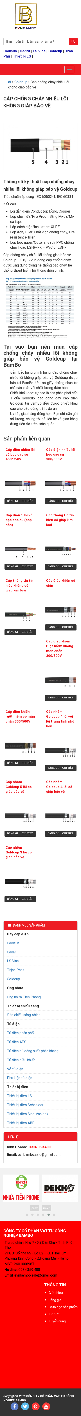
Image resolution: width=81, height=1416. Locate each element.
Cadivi (25, 51)
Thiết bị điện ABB (20, 1123)
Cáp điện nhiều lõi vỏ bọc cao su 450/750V (20, 454)
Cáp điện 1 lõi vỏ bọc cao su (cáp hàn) (19, 520)
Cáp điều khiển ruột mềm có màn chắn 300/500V (20, 716)
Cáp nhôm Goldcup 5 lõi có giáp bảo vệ (19, 787)
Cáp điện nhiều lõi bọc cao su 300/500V (60, 454)
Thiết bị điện (17, 1087)
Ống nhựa (15, 988)
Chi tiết (27, 501)
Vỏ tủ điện (15, 1069)
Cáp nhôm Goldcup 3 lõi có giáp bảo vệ (19, 852)
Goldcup (55, 51)
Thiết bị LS (22, 56)
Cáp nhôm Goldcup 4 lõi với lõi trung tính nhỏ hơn (60, 719)
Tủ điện (13, 1024)
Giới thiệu (56, 1293)
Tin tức (54, 1314)
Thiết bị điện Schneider (25, 1105)
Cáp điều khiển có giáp (60, 583)
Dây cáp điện (18, 934)
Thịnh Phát (15, 970)
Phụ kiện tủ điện (19, 1078)
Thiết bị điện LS (19, 1096)
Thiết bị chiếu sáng (23, 1006)
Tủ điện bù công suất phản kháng (32, 1051)
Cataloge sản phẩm (63, 1307)
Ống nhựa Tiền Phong (24, 997)
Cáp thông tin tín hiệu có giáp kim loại (60, 520)
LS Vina (39, 51)
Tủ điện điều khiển (21, 1060)
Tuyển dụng (57, 1321)
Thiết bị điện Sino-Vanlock (27, 1114)
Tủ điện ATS (16, 1042)
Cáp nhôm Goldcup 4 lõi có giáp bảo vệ (59, 787)
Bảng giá (13, 501)
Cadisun (10, 51)
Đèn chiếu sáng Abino (23, 1015)
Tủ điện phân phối (20, 1033)
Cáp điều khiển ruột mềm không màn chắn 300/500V (59, 648)
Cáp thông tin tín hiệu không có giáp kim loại (19, 585)
